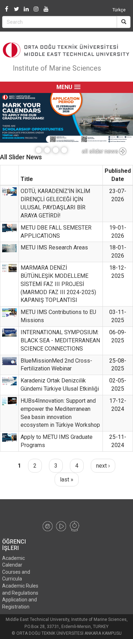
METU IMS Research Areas (54, 247)
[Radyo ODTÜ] (47, 526)
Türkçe (119, 9)
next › (103, 465)
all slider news (101, 151)
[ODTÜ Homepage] (66, 50)
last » (66, 479)
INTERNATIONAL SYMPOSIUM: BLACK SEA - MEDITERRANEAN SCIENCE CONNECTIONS (60, 340)
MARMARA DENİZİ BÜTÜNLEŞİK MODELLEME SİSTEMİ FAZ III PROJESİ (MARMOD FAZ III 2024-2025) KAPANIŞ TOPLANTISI (58, 283)
